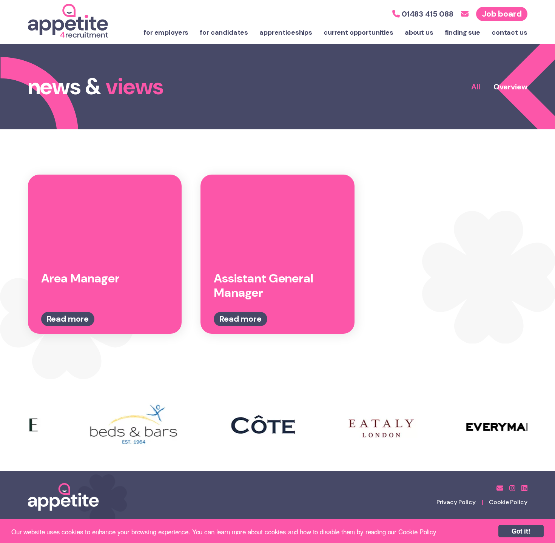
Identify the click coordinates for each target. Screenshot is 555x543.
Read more (68, 318)
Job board (502, 13)
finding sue (462, 32)
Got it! (521, 530)
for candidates (224, 32)
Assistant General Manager (263, 285)
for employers (165, 32)
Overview (510, 87)
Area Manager (80, 278)
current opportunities (358, 32)
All (475, 87)
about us (419, 32)
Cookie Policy (417, 531)
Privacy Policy (456, 502)
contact (509, 32)
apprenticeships (285, 32)
